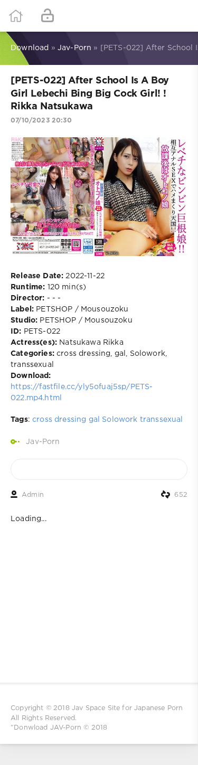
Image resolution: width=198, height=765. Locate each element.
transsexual (161, 420)
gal (94, 420)
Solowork (119, 420)
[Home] (16, 16)
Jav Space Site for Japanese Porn (127, 708)
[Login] (47, 16)
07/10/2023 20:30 (41, 121)
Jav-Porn (43, 442)
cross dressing (59, 420)
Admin (33, 495)
